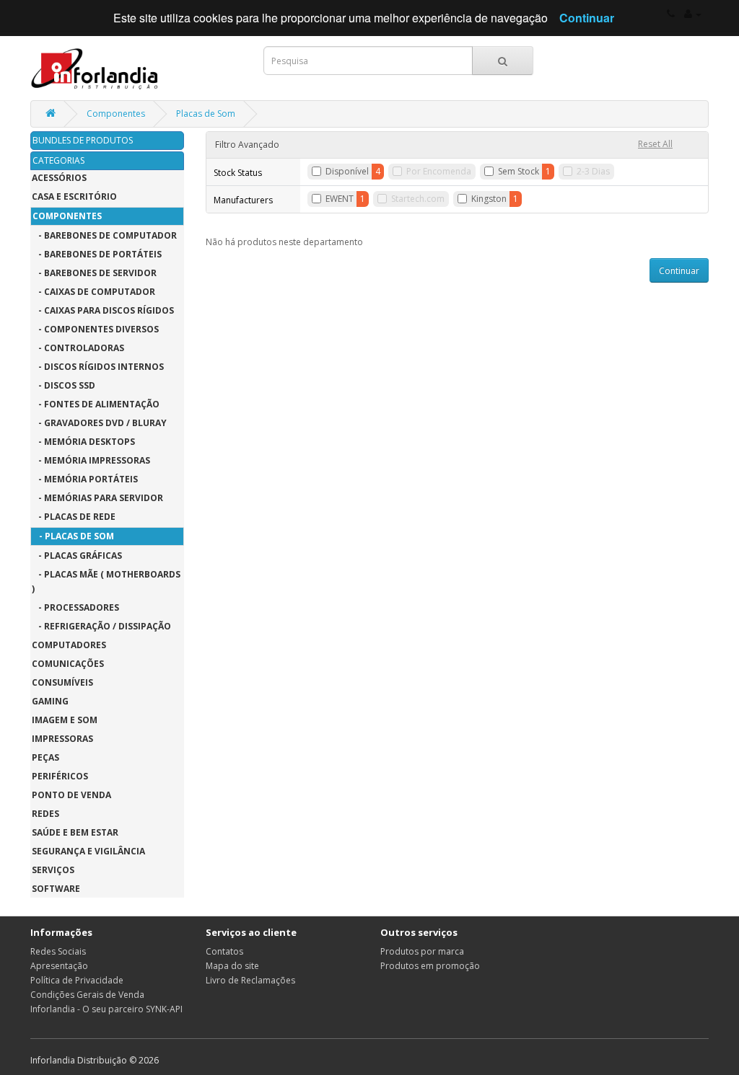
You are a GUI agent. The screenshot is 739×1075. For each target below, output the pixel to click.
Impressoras (62, 739)
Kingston (489, 199)
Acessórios (59, 178)
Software (56, 888)
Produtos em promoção (430, 966)
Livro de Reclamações (250, 980)
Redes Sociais (58, 951)
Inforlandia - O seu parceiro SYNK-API (106, 1009)
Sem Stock (518, 171)
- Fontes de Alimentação (95, 404)
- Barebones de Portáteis (97, 254)
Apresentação (59, 966)
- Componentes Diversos (95, 329)
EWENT (339, 199)
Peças (45, 757)
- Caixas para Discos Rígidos (103, 310)
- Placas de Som (73, 536)
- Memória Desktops (83, 441)
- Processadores (75, 607)
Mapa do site (232, 966)
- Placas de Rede (73, 516)
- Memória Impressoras (91, 460)
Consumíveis (62, 682)
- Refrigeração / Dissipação (101, 626)
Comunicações (68, 664)
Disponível (347, 171)
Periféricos (60, 776)
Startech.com (418, 199)
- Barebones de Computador (104, 235)
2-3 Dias (593, 171)
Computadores (69, 645)
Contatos (224, 951)
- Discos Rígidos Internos (98, 366)
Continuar (679, 271)
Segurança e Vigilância (88, 851)
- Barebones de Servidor (94, 273)
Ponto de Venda (71, 795)
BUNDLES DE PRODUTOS (82, 140)
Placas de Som (205, 113)
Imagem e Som (64, 720)
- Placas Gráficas (77, 555)
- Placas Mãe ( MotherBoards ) (106, 581)
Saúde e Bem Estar (75, 832)
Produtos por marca (422, 951)
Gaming (50, 701)
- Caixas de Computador (93, 292)
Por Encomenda (438, 171)
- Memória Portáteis (85, 479)
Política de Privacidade (76, 980)
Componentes (116, 113)
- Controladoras (78, 348)
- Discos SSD (63, 385)
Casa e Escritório (74, 196)
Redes (45, 814)
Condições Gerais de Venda (87, 994)
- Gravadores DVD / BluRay (99, 423)
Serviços (53, 870)
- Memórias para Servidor (97, 498)
